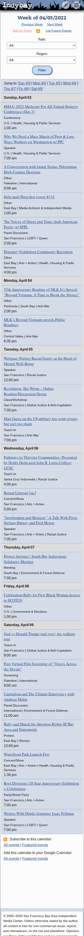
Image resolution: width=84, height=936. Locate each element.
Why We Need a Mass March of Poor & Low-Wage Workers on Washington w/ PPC (39, 139)
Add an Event (22, 30)
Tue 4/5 (54, 83)
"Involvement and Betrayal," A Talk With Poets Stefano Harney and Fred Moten (40, 520)
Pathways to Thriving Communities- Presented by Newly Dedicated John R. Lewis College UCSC (40, 463)
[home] (42, 5)
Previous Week (32, 24)
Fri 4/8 (24, 89)
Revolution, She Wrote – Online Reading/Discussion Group (29, 391)
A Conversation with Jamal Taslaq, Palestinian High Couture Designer (40, 169)
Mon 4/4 (39, 83)
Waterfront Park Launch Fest (26, 754)
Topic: (42, 39)
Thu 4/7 (10, 89)
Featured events (35, 845)
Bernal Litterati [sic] (20, 492)
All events (11, 845)
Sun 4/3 (24, 83)
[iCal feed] (6, 839)
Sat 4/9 (37, 89)
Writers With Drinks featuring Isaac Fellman (39, 813)
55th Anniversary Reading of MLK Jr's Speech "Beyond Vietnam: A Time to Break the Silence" (42, 292)
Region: (42, 54)
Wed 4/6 (69, 83)
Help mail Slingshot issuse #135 (29, 196)
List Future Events (58, 30)
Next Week (55, 24)
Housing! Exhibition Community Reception (38, 251)
